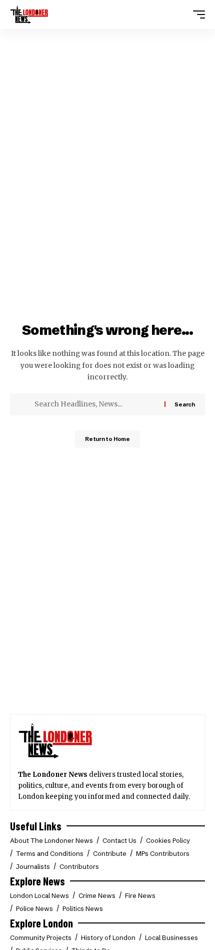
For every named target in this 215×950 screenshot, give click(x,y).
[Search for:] (95, 404)
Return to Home (107, 438)
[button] (196, 15)
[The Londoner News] (29, 14)
